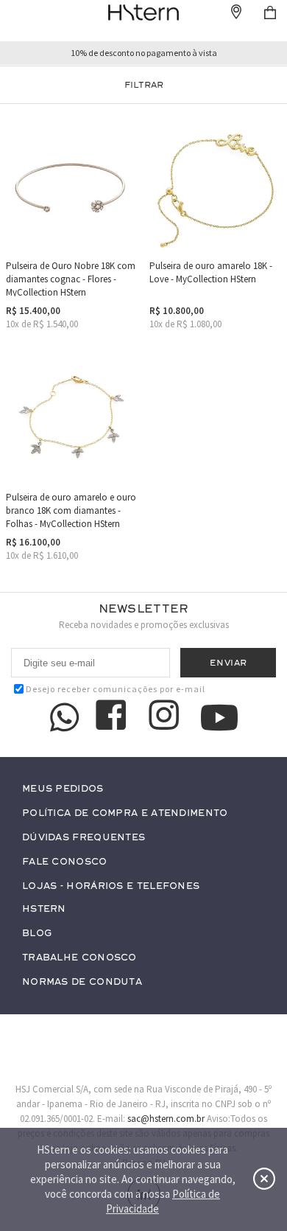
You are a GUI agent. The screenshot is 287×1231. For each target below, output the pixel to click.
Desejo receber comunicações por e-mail (115, 688)
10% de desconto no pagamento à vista (144, 53)
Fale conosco (64, 862)
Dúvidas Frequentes (83, 838)
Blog (37, 934)
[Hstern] (143, 12)
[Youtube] (219, 717)
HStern (44, 909)
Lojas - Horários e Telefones (110, 886)
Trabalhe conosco (79, 958)
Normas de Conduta (82, 982)
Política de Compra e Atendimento (125, 813)
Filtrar (143, 84)
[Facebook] (113, 717)
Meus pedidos (63, 789)
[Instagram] (166, 717)
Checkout (270, 12)
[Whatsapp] (64, 717)
